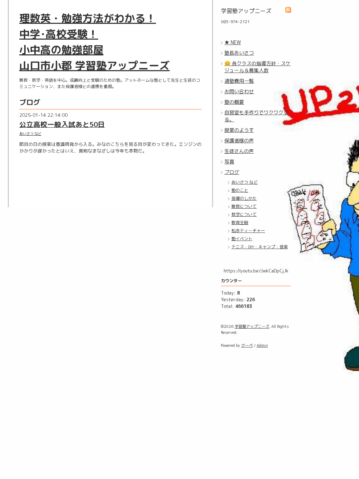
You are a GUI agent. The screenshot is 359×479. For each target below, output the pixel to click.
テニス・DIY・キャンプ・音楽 (259, 247)
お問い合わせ (239, 91)
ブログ (231, 172)
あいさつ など (30, 133)
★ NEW (232, 42)
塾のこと (239, 190)
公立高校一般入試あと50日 (62, 124)
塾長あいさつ (239, 52)
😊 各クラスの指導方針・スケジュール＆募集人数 (257, 67)
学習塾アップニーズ (252, 326)
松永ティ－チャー (248, 231)
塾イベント (241, 239)
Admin (262, 345)
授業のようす (239, 130)
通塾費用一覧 (239, 80)
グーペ (247, 345)
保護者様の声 (239, 140)
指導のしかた (244, 198)
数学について (244, 214)
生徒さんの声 (239, 151)
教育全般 (239, 222)
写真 (229, 161)
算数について (244, 206)
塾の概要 (234, 102)
